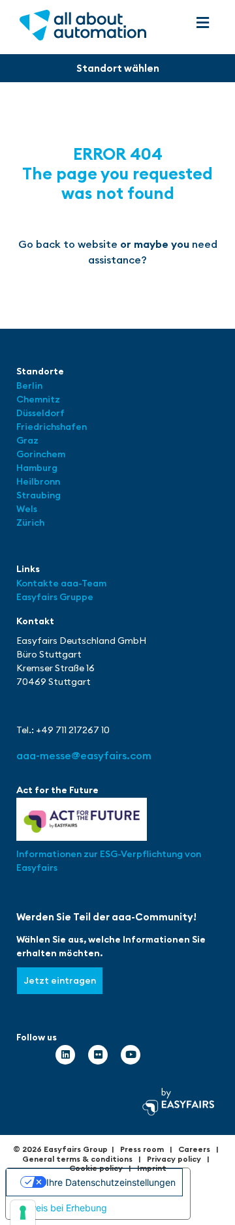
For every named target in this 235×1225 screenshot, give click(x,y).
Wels (26, 509)
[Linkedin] (65, 1055)
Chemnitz (38, 399)
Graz (27, 440)
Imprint (151, 1168)
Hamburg (36, 468)
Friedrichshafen (51, 426)
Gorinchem (40, 454)
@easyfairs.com (83, 755)
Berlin (29, 385)
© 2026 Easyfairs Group (60, 1149)
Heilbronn (38, 481)
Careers (194, 1149)
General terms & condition (75, 1159)
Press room (142, 1149)
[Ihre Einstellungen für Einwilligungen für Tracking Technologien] (22, 1212)
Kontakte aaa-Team (61, 583)
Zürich (30, 522)
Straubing (38, 495)
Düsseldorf (41, 413)
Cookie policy (96, 1168)
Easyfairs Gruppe (54, 597)
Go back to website (68, 243)
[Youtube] (130, 1055)
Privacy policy (174, 1159)
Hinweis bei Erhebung (61, 1207)
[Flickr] (98, 1055)
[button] (203, 23)
